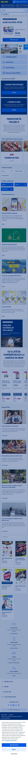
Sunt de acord (14, 745)
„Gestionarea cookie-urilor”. (11, 740)
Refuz (14, 749)
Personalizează (14, 753)
